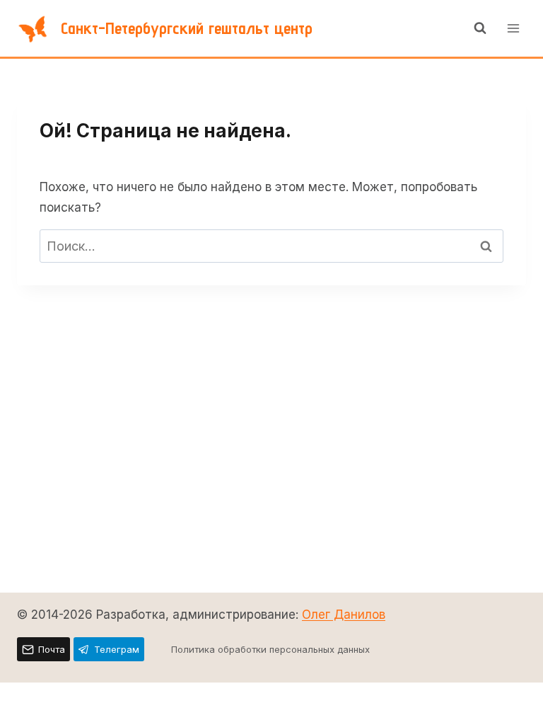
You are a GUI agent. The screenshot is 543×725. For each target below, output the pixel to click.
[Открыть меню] (513, 28)
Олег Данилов (343, 614)
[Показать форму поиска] (480, 28)
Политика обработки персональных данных (270, 649)
